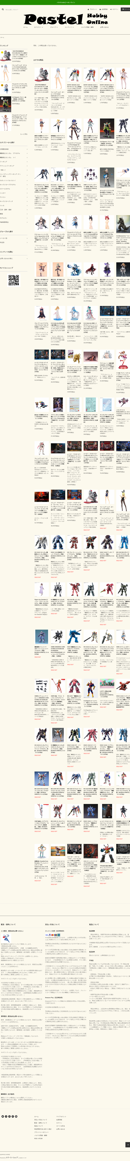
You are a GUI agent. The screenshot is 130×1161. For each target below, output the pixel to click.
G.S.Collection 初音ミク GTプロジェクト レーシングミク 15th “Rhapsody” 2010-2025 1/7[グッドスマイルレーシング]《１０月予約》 (91, 328)
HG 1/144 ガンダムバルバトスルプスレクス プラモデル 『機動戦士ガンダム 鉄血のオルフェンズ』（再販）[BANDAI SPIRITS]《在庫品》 (107, 651)
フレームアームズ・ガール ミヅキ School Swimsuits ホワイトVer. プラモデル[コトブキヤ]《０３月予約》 (19, 67)
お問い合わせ (104, 27)
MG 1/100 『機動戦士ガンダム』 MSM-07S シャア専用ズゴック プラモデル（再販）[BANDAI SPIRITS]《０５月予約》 (74, 699)
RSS (35, 1138)
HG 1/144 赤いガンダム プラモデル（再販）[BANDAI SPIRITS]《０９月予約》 (74, 602)
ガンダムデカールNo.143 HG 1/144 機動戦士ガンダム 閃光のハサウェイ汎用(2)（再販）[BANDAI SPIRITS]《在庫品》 (107, 418)
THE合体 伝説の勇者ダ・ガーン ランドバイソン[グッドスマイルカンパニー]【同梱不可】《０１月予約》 (107, 869)
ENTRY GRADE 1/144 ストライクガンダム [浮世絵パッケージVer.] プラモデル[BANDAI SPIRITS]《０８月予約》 (91, 88)
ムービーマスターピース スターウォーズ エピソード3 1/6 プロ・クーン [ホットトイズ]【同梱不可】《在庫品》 (107, 825)
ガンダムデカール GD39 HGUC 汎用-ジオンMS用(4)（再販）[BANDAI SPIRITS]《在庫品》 (74, 417)
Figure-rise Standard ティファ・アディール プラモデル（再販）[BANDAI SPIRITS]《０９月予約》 (41, 602)
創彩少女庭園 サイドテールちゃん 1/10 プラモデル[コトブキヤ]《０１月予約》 (42, 138)
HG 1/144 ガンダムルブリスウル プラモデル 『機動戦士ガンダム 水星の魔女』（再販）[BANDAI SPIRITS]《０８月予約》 (91, 603)
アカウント (93, 9)
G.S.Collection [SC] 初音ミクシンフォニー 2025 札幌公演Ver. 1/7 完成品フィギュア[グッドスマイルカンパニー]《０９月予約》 (74, 328)
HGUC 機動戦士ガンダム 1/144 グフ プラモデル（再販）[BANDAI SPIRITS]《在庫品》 (74, 649)
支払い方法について (40, 1120)
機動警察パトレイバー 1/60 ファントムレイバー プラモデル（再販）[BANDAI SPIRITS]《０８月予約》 (42, 650)
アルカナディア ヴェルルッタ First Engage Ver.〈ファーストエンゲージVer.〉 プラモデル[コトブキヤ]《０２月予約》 (74, 146)
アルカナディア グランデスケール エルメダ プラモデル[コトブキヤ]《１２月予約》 (19, 86)
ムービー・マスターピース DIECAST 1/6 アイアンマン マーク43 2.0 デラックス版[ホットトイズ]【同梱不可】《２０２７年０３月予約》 (91, 458)
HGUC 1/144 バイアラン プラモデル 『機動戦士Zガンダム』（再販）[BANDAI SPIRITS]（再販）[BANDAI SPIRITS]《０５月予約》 (106, 749)
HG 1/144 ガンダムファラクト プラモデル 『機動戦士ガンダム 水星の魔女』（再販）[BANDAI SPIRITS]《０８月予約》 (42, 188)
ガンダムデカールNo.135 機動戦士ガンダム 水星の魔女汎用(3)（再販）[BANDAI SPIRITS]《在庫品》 (91, 418)
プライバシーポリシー (41, 1132)
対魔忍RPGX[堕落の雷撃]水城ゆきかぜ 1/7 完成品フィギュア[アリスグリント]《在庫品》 (91, 369)
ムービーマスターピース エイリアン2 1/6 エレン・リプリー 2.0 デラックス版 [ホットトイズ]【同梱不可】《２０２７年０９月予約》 (42, 367)
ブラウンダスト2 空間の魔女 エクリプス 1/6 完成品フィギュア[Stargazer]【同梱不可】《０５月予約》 (58, 418)
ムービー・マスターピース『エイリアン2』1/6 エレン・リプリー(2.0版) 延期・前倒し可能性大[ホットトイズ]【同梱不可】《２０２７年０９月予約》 (58, 368)
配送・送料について (40, 1123)
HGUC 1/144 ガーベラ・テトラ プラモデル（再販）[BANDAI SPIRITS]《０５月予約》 (90, 747)
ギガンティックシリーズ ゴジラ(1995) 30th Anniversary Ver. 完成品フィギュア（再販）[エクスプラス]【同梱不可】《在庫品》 (90, 866)
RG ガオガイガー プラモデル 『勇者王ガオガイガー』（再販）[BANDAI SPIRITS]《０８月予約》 (90, 555)
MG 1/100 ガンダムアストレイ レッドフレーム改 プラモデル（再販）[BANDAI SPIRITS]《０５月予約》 (58, 825)
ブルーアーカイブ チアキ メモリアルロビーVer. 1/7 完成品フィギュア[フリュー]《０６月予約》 (41, 326)
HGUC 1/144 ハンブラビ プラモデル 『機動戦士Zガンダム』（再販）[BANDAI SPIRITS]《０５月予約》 (91, 825)
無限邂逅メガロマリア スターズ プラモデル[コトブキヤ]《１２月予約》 (58, 137)
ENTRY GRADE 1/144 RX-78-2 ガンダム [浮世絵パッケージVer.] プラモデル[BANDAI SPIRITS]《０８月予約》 (74, 88)
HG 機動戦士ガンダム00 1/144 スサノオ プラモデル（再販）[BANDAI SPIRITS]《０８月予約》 (57, 602)
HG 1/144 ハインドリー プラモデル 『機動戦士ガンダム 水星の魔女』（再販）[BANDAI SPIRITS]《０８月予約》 (58, 188)
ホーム (25, 27)
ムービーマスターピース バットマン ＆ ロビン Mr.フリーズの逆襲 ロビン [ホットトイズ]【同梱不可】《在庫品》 (41, 510)
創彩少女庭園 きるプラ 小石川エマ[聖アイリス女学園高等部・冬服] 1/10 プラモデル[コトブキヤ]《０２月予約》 (91, 139)
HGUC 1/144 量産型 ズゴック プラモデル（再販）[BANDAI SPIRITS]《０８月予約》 (58, 555)
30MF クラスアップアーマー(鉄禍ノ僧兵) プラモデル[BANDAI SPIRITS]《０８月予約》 (90, 187)
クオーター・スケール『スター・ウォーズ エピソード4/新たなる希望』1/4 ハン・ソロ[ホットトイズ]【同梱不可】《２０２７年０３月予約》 (74, 861)
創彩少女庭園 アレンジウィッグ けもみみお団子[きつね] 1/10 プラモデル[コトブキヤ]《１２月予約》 (91, 235)
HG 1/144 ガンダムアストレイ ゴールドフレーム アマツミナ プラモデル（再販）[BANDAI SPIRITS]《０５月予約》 (42, 748)
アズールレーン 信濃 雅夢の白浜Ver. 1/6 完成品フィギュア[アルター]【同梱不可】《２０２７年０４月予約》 (107, 367)
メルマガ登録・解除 (87, 27)
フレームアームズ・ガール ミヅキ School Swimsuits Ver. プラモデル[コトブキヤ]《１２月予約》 (107, 510)
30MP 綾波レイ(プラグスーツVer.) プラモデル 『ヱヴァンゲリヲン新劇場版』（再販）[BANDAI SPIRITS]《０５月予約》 (42, 825)
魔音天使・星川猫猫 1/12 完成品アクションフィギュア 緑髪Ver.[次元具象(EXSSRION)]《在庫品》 (58, 282)
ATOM (40, 1138)
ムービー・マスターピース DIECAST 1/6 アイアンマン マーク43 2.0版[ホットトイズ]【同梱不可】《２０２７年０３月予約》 (107, 458)
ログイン (115, 9)
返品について (38, 1126)
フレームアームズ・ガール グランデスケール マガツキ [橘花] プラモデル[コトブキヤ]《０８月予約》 (42, 461)
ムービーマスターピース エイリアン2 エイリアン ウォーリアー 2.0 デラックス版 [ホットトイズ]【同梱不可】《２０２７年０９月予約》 (106, 323)
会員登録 (105, 9)
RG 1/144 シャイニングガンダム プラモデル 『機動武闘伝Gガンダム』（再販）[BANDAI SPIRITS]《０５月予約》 (107, 792)
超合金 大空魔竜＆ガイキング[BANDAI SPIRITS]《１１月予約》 (41, 416)
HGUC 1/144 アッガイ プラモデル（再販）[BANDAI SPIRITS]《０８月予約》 (107, 555)
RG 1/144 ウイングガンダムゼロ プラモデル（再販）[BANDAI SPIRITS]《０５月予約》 (74, 824)
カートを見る (60, 1126)
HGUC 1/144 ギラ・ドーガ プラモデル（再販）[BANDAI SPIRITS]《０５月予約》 (74, 747)
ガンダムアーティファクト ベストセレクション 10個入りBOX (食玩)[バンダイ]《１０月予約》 (74, 369)
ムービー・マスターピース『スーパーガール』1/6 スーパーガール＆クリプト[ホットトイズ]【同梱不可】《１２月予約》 (74, 506)
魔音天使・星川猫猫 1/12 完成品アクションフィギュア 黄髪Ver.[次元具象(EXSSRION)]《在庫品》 (41, 282)
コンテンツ (68, 27)
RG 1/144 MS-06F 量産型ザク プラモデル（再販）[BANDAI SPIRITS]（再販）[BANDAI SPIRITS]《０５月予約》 (91, 792)
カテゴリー (37, 27)
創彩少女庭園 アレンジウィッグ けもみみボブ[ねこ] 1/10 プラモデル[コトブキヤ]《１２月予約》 (107, 235)
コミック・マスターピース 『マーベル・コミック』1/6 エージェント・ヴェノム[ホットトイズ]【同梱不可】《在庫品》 (58, 506)
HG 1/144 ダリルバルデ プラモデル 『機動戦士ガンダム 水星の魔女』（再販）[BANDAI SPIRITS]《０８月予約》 (107, 603)
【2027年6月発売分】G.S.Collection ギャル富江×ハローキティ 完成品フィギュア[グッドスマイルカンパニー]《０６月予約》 (19, 54)
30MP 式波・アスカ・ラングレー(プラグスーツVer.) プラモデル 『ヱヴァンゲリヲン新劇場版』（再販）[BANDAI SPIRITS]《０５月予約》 (58, 700)
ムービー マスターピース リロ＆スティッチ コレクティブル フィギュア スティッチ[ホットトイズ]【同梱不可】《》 (58, 865)
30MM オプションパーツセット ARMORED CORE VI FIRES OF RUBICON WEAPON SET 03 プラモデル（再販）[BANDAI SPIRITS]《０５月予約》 (42, 700)
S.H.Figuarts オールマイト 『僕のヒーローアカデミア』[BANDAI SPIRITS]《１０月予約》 (91, 703)
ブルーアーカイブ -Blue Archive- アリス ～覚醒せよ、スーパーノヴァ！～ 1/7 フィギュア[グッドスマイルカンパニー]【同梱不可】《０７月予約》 (74, 284)
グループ (53, 27)
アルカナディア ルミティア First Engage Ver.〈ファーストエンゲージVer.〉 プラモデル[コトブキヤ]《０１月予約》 (19, 118)
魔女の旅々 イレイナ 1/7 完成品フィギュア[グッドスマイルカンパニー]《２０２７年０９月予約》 (107, 282)
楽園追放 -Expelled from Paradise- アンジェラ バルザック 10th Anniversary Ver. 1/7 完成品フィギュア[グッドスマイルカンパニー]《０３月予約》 (41, 867)
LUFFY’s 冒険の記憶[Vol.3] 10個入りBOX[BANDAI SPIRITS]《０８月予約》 (106, 694)
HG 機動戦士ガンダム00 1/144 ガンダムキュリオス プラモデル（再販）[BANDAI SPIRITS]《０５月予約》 (58, 748)
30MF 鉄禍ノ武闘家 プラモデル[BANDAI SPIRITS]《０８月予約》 (74, 186)
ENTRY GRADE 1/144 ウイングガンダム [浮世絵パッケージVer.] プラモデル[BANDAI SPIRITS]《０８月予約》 (107, 88)
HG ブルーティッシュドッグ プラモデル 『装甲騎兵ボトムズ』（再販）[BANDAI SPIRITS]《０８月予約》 (74, 556)
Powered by (3, 1157)
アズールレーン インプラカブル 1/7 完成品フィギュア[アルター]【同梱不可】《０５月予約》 (58, 237)
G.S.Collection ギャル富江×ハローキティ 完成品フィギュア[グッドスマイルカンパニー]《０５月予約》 (90, 510)
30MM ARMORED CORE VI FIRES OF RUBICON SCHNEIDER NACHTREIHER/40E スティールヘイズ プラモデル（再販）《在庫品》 (58, 651)
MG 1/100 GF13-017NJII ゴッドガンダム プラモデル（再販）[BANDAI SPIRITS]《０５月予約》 (41, 791)
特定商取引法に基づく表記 (42, 1129)
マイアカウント (61, 1116)
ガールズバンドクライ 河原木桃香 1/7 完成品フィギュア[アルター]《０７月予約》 (107, 193)
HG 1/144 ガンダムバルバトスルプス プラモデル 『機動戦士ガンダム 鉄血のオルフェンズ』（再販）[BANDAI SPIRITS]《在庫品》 (91, 651)
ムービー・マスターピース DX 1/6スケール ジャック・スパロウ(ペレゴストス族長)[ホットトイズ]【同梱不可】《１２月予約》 (74, 458)
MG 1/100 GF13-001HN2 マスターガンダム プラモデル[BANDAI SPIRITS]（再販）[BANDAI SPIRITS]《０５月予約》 (58, 792)
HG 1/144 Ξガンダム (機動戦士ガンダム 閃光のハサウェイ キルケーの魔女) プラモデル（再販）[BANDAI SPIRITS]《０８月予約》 (42, 557)
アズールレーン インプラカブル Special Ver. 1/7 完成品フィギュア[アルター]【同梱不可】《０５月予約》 (42, 238)
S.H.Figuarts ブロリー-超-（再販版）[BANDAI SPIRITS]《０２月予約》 (19, 99)
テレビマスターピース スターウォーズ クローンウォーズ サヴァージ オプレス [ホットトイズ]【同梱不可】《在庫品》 (58, 462)
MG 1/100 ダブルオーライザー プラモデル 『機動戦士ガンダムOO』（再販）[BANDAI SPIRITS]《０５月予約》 (74, 792)
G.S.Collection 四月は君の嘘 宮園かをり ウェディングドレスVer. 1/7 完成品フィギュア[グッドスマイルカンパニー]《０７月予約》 (58, 328)
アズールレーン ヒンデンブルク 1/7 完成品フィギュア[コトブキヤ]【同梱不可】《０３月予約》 (91, 282)
